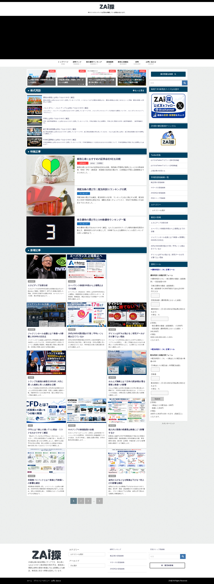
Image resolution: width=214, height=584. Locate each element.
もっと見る (139, 90)
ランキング (84, 193)
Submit (157, 399)
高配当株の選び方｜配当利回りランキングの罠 (101, 189)
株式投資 (31, 281)
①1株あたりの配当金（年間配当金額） (166, 365)
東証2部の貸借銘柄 (157, 182)
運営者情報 (168, 565)
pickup (92, 163)
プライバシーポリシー (42, 581)
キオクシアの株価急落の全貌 (81, 429)
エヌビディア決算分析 (38, 285)
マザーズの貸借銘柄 (158, 187)
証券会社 (83, 163)
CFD (30, 425)
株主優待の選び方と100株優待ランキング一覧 (101, 220)
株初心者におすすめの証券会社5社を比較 (99, 159)
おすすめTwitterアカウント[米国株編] (164, 165)
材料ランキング (115, 549)
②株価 (153, 374)
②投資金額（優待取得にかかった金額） (166, 300)
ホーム (29, 581)
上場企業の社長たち (158, 171)
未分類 (31, 377)
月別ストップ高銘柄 (158, 198)
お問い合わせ (56, 581)
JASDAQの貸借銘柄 (158, 193)
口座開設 (100, 163)
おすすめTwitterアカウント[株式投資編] (165, 160)
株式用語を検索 (166, 74)
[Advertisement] (127, 275)
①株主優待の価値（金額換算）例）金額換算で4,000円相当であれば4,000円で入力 (167, 288)
